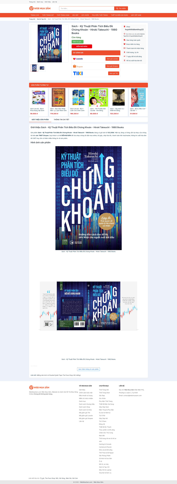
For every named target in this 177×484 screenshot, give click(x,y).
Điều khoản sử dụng (85, 395)
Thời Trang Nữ (48, 15)
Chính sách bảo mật (85, 392)
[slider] (34, 68)
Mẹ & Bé (102, 435)
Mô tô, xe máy (104, 464)
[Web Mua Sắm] (39, 387)
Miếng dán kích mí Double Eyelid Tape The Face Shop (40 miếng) (59, 375)
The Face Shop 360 (51, 478)
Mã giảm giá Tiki (84, 413)
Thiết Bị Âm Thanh (105, 427)
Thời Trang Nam (63, 15)
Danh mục (40, 2)
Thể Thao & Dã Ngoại (106, 453)
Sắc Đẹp (75, 15)
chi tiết (61, 120)
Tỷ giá (42, 478)
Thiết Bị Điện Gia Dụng (119, 15)
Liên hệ (54, 2)
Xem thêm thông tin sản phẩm (88, 369)
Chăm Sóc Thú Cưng (106, 433)
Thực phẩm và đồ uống (107, 430)
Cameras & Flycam (105, 447)
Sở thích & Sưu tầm (105, 458)
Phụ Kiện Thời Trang (100, 15)
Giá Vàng (62, 478)
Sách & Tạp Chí (41, 19)
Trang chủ (32, 2)
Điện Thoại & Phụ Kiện (106, 410)
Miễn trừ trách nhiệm (86, 398)
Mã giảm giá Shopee (86, 418)
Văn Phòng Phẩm (104, 455)
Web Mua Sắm (98, 482)
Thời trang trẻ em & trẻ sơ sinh (107, 440)
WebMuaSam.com (86, 482)
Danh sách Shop (84, 407)
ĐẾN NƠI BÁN (81, 46)
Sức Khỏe (85, 15)
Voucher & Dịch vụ (105, 473)
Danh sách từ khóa (85, 410)
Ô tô (100, 461)
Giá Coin (75, 478)
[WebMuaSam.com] (40, 8)
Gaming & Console (105, 444)
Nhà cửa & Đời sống (105, 450)
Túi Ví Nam (102, 421)
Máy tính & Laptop (105, 470)
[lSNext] (65, 43)
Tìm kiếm (122, 8)
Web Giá (68, 478)
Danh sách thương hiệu (87, 404)
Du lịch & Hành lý (104, 413)
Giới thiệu (48, 2)
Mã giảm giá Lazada (86, 415)
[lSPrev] (33, 43)
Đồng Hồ (102, 424)
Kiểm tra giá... (77, 41)
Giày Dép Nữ (103, 418)
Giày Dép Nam (136, 15)
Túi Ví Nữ (102, 415)
